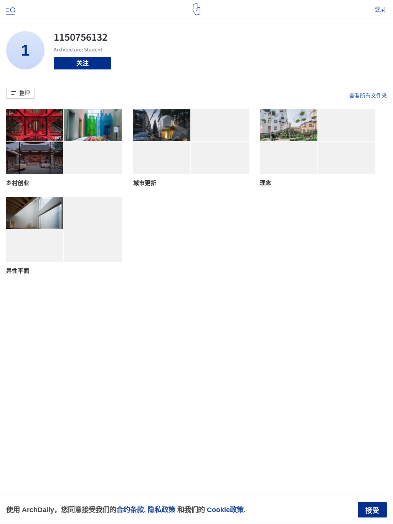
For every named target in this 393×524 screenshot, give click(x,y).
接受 (372, 510)
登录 (380, 9)
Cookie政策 (225, 510)
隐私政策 (161, 510)
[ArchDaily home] (196, 9)
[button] (20, 93)
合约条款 (130, 510)
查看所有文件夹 (368, 95)
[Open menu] (10, 9)
